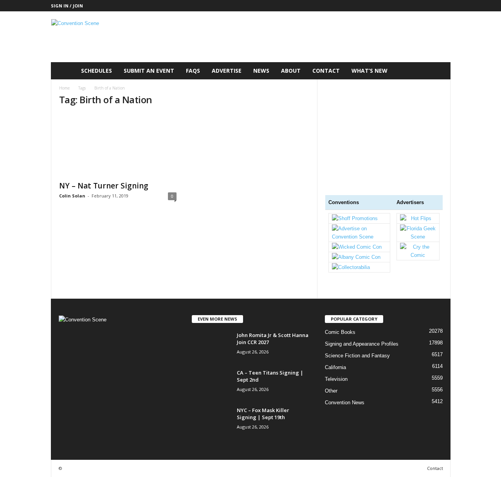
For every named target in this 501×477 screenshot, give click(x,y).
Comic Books (340, 332)
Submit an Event (149, 70)
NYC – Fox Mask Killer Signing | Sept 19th (263, 414)
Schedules (96, 70)
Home (64, 88)
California (335, 367)
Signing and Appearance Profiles (361, 344)
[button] (438, 70)
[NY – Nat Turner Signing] (118, 145)
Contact (326, 70)
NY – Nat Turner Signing (103, 186)
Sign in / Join (67, 6)
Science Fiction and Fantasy (357, 356)
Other (331, 391)
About (291, 70)
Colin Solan (72, 196)
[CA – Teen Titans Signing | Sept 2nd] (211, 383)
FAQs (193, 70)
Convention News (344, 402)
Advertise (226, 70)
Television (336, 379)
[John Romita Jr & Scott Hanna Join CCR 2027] (211, 346)
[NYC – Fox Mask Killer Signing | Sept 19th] (211, 421)
